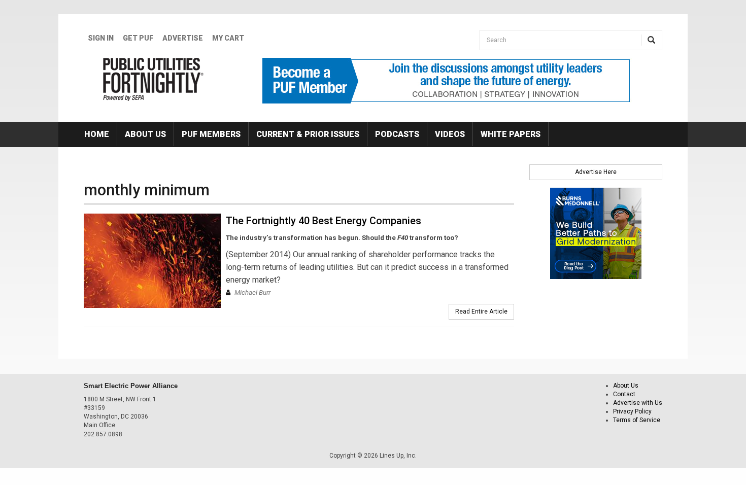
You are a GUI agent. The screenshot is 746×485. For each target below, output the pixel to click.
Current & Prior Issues (307, 134)
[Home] (153, 79)
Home (96, 134)
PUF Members (211, 134)
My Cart (228, 38)
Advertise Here (596, 172)
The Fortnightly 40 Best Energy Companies (323, 221)
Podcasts (397, 134)
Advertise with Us (637, 402)
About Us (145, 134)
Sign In (101, 38)
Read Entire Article (481, 311)
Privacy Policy (632, 411)
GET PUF (138, 38)
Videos (450, 134)
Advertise (182, 38)
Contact (624, 394)
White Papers (510, 134)
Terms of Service (636, 420)
